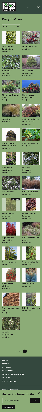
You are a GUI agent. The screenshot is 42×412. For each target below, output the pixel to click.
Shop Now (8, 407)
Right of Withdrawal (10, 381)
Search (5, 360)
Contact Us (6, 367)
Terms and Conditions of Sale (14, 374)
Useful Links (6, 378)
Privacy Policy (7, 371)
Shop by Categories (10, 390)
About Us (5, 364)
